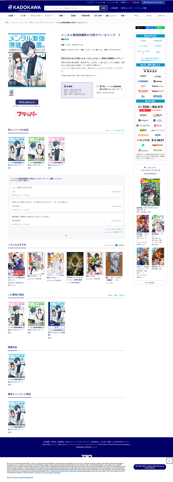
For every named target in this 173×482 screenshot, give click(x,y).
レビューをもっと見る (113, 229)
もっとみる (149, 282)
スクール (161, 16)
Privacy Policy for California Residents (20, 477)
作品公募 (136, 2)
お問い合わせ (62, 444)
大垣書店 (143, 41)
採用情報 (60, 442)
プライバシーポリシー (76, 444)
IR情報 (53, 442)
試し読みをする (28, 102)
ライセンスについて (83, 442)
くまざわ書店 (143, 46)
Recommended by (109, 245)
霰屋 (67, 39)
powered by (108, 232)
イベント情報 (142, 8)
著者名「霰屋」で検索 (115, 295)
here (34, 466)
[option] (18, 370)
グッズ (149, 16)
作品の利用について (49, 444)
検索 (103, 8)
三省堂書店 (158, 46)
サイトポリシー (91, 444)
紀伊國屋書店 (157, 41)
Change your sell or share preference (48, 472)
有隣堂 (158, 52)
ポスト (141, 27)
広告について (69, 442)
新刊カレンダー (127, 8)
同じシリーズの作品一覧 (115, 130)
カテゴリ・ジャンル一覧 (96, 2)
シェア (151, 27)
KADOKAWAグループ (120, 442)
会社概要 (46, 442)
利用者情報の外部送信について (86, 447)
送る (161, 27)
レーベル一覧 (113, 2)
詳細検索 (114, 8)
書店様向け (95, 442)
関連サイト (125, 2)
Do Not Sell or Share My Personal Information (113, 444)
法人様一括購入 (106, 442)
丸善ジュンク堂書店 (143, 52)
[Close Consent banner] (169, 461)
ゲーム (136, 16)
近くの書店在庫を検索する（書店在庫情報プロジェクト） (150, 59)
